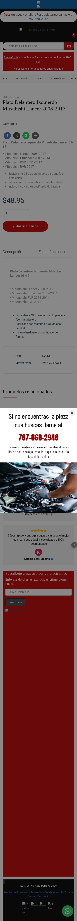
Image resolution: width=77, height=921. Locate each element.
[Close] (72, 413)
